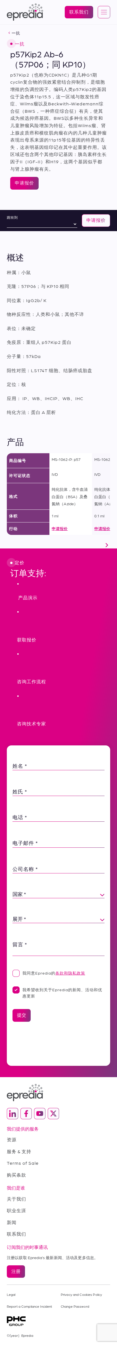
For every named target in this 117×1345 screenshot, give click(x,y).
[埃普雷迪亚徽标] (58, 1092)
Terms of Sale (23, 1163)
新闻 (11, 1222)
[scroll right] (106, 545)
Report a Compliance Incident (29, 1306)
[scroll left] (10, 545)
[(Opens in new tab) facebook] (26, 1113)
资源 (11, 1139)
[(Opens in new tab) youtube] (39, 1113)
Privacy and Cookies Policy (81, 1294)
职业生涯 (16, 1210)
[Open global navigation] (104, 12)
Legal (11, 1294)
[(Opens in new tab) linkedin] (12, 1113)
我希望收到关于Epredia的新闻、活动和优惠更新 (62, 992)
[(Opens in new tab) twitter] (53, 1113)
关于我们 (16, 1198)
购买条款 (16, 1174)
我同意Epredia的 (53, 973)
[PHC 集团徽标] (58, 1321)
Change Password (75, 1306)
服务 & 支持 (19, 1151)
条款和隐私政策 (70, 973)
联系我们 (16, 1233)
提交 (21, 1015)
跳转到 (12, 217)
